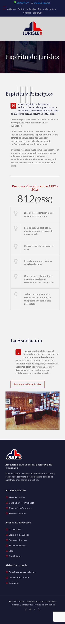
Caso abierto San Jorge (20, 508)
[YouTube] (34, 609)
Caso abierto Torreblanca (21, 502)
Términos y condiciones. (22, 604)
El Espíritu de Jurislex (19, 534)
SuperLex (37, 12)
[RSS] (39, 609)
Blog (11, 551)
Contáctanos (15, 556)
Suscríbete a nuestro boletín (22, 572)
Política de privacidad (44, 604)
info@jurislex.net (42, 3)
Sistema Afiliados (17, 545)
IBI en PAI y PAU (17, 497)
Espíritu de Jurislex (27, 9)
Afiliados (11, 9)
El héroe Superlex (17, 513)
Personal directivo (47, 9)
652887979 (23, 3)
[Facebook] (26, 609)
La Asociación (15, 529)
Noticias (27, 12)
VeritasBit (13, 583)
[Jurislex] (32, 28)
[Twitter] (30, 609)
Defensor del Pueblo (19, 577)
